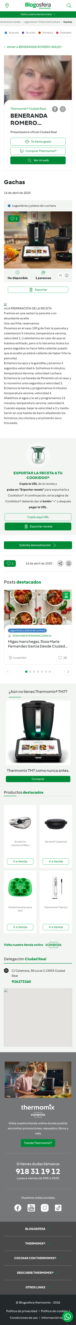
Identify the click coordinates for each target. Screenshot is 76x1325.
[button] (69, 6)
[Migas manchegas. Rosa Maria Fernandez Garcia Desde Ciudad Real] (38, 610)
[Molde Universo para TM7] (20, 887)
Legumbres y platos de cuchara (27, 630)
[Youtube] (31, 1207)
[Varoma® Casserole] (56, 821)
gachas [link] (67, 21)
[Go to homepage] (38, 5)
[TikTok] (58, 1207)
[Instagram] (44, 1207)
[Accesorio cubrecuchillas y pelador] (20, 821)
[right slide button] (68, 672)
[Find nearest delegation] (7, 6)
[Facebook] (17, 1207)
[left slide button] (8, 672)
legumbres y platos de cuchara (42, 21)
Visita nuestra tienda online (36, 14)
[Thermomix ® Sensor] (56, 887)
